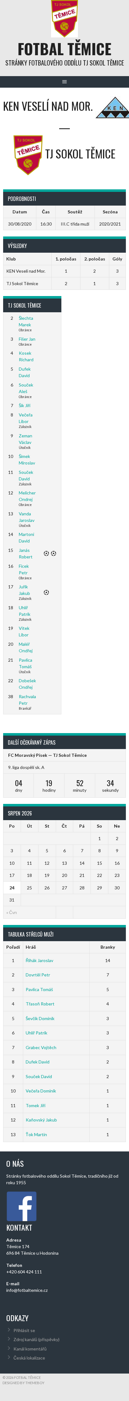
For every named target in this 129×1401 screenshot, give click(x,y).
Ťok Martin (36, 1134)
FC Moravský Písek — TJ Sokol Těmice (47, 755)
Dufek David (37, 1061)
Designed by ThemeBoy (23, 1383)
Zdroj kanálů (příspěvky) (36, 1339)
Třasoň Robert (40, 1003)
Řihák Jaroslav (39, 960)
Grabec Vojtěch (41, 1047)
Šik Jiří (24, 405)
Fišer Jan (27, 339)
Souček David (39, 1076)
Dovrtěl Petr (38, 974)
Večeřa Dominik (41, 1090)
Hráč (31, 947)
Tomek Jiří (35, 1105)
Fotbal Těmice (64, 48)
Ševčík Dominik (40, 1018)
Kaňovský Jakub (41, 1119)
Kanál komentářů (30, 1348)
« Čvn (11, 912)
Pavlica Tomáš (39, 989)
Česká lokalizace (29, 1357)
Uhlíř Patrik (36, 1032)
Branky (108, 947)
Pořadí (13, 947)
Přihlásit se (24, 1330)
